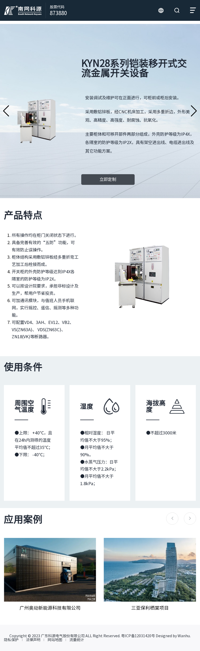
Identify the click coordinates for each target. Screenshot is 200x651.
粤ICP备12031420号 (138, 636)
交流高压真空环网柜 (193, 111)
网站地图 (55, 640)
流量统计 (76, 640)
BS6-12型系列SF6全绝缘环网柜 (6, 111)
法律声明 (33, 640)
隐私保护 (11, 640)
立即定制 (107, 179)
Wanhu (184, 636)
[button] (172, 518)
